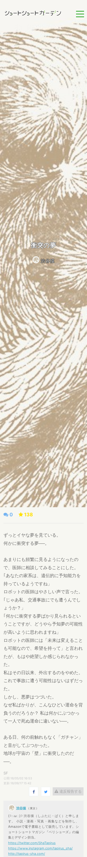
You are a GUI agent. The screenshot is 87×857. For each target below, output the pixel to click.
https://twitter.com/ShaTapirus (32, 843)
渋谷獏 (48, 261)
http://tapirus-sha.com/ (26, 854)
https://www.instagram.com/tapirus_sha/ (40, 848)
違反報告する (70, 791)
